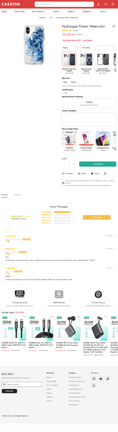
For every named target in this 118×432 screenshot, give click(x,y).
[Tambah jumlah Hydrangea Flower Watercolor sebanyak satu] (74, 164)
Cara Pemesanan (74, 393)
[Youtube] (101, 379)
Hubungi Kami (74, 385)
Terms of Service (74, 401)
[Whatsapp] (94, 385)
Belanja (48, 377)
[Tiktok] (108, 379)
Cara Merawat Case (75, 389)
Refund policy (73, 405)
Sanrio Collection (38, 11)
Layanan (103, 11)
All (51, 17)
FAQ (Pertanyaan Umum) (77, 397)
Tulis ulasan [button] (96, 217)
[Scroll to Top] (113, 419)
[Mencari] (64, 4)
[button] (67, 30)
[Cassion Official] (11, 4)
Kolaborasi (87, 11)
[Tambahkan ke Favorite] (113, 26)
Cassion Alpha (19, 11)
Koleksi (56, 11)
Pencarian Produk (75, 377)
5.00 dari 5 (27, 216)
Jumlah (64, 158)
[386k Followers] (94, 379)
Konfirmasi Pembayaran (77, 381)
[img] (10, 236)
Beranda (43, 17)
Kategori (71, 11)
